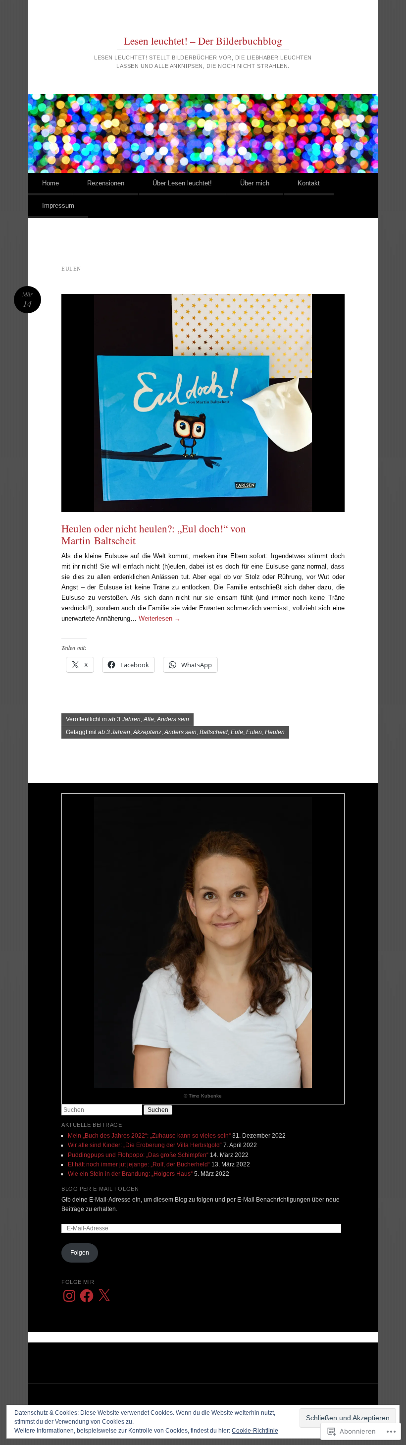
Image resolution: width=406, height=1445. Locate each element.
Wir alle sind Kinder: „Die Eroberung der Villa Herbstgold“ (145, 1145)
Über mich (254, 183)
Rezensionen (105, 183)
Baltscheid (214, 732)
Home (50, 183)
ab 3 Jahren (124, 719)
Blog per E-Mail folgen (100, 1189)
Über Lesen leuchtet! (182, 183)
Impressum (58, 205)
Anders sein (173, 719)
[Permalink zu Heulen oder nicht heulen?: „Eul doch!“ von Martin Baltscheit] (203, 403)
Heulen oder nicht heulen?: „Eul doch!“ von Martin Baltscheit (153, 534)
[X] (104, 1296)
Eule (237, 732)
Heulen (275, 732)
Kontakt (309, 183)
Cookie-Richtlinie (255, 1430)
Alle (149, 719)
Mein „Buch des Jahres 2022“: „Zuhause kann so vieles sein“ (149, 1135)
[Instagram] (69, 1296)
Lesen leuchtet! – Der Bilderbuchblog (203, 41)
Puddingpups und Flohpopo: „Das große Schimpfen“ (138, 1155)
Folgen (79, 1252)
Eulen (254, 732)
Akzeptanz (147, 732)
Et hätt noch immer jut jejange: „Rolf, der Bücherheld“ (139, 1164)
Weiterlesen (160, 618)
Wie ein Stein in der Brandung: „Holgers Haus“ (130, 1173)
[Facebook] (87, 1296)
